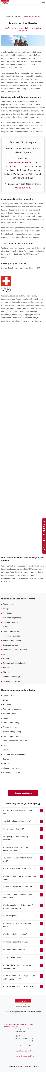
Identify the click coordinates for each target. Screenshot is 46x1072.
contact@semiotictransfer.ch (24, 1051)
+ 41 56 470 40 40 (24, 1046)
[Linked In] (23, 1061)
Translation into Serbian (32, 16)
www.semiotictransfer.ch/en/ (24, 1056)
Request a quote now (23, 793)
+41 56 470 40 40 (23, 188)
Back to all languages (13, 16)
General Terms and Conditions (28, 1066)
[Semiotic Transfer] (5, 2)
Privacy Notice (12, 1066)
